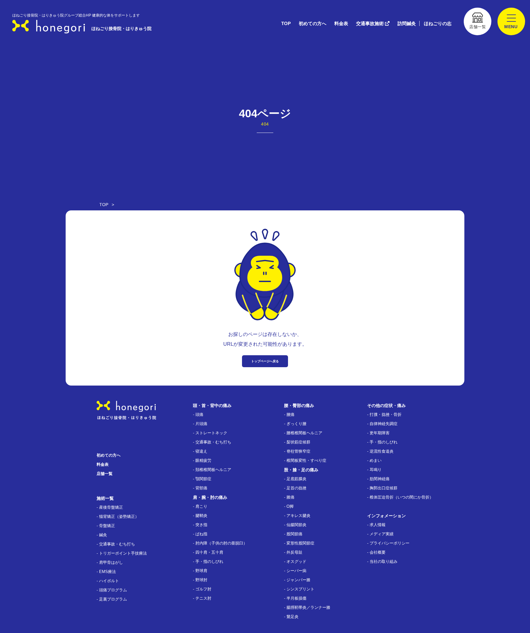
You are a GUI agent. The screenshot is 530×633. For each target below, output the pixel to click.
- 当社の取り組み (382, 561)
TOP (286, 23)
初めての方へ (312, 23)
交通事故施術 (370, 23)
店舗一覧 (105, 473)
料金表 (341, 23)
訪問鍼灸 (407, 23)
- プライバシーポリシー (388, 543)
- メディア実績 (380, 534)
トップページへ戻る (265, 361)
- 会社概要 (376, 552)
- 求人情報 (376, 524)
